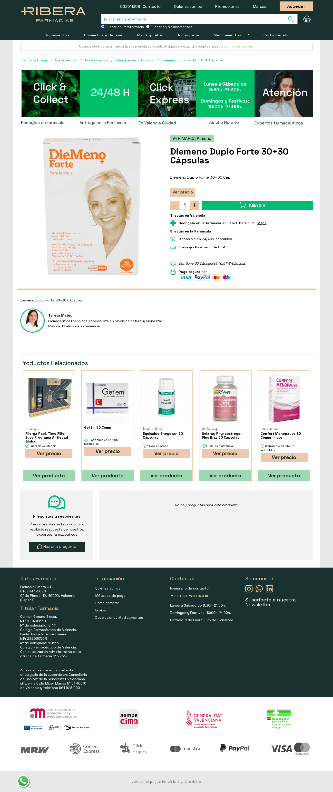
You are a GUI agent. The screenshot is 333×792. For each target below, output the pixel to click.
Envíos (100, 610)
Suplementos (57, 35)
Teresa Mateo (60, 315)
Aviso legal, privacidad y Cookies (166, 781)
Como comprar (107, 603)
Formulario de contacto (189, 588)
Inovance (269, 428)
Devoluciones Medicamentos (119, 617)
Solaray (209, 428)
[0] (307, 19)
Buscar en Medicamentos (170, 27)
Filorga (32, 428)
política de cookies (238, 46)
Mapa (261, 223)
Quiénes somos (188, 6)
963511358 (130, 6)
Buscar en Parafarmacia (124, 27)
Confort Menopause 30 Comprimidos (281, 435)
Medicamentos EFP (231, 35)
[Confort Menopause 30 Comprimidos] (284, 398)
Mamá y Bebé (149, 35)
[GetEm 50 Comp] (108, 398)
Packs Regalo (276, 35)
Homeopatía (188, 35)
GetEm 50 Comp (97, 427)
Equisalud (152, 428)
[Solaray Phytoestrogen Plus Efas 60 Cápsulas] (225, 398)
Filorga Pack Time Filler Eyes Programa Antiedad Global (46, 437)
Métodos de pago (110, 595)
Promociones (227, 6)
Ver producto (49, 475)
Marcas (259, 6)
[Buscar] (293, 19)
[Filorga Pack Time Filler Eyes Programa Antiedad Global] (49, 398)
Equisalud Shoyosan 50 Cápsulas (163, 435)
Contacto (152, 6)
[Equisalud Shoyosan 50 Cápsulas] (166, 398)
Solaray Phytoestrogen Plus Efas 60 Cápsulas (222, 435)
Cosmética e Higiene (103, 35)
